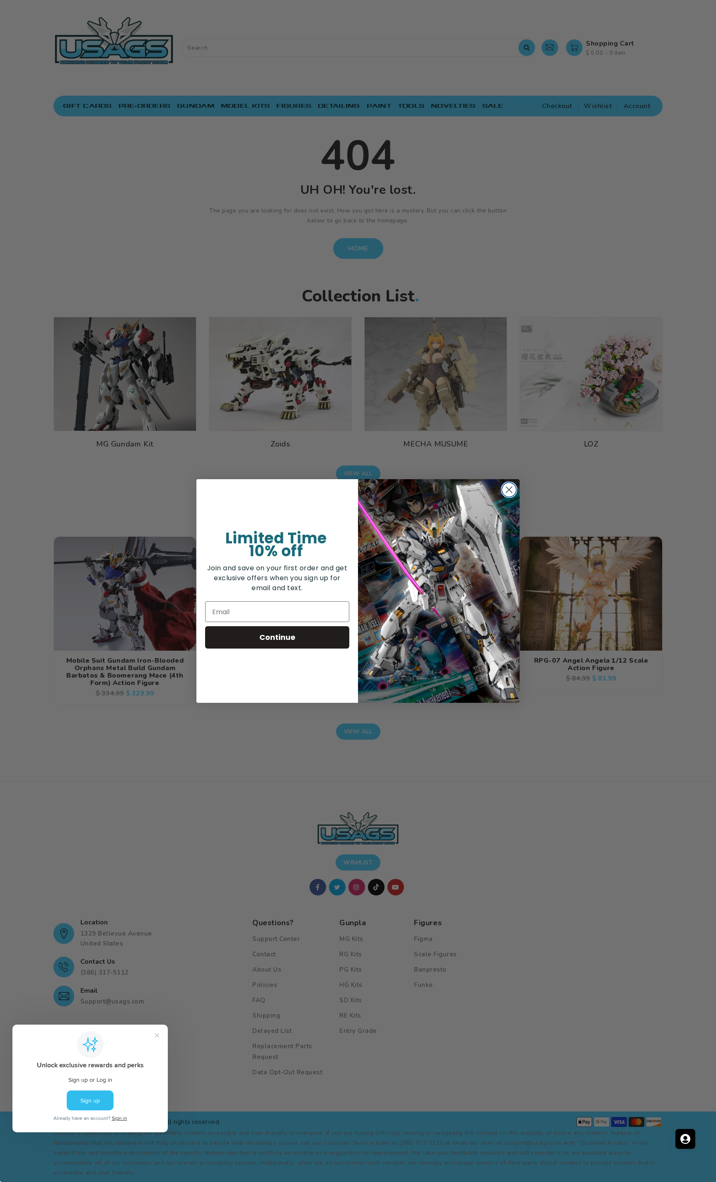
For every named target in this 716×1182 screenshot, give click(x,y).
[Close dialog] (509, 489)
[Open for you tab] (685, 1139)
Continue (277, 637)
